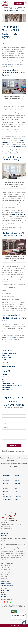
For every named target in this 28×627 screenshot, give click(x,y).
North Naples (18, 483)
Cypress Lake (6, 494)
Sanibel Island (6, 478)
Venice (16, 499)
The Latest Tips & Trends (9, 353)
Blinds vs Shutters (7, 389)
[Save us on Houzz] (10, 602)
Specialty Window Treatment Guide (12, 385)
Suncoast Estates (7, 499)
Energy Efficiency (6, 359)
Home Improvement (7, 361)
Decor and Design (6, 357)
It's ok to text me (10, 441)
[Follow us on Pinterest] (4, 602)
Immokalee (5, 491)
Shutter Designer (6, 583)
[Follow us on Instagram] (7, 602)
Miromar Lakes (18, 486)
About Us (3, 594)
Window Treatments (7, 585)
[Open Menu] (25, 3)
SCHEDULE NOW (14, 445)
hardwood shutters (17, 146)
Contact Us (4, 596)
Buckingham (18, 496)
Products (4, 374)
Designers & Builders (7, 591)
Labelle (16, 488)
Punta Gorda (6, 480)
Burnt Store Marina (7, 496)
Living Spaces (5, 364)
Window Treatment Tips (8, 366)
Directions (4, 530)
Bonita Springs (6, 475)
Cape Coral (17, 494)
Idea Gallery (5, 376)
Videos (4, 381)
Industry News (6, 363)
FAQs (3, 380)
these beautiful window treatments (12, 64)
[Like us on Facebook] (2, 602)
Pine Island (5, 483)
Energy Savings (6, 387)
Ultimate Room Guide (8, 383)
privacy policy (12, 451)
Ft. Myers (17, 491)
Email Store (4, 535)
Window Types (6, 355)
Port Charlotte (18, 480)
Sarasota (17, 475)
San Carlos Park (18, 478)
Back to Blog (7, 346)
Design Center (5, 587)
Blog (3, 378)
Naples (4, 486)
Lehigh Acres (6, 488)
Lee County (5, 502)
